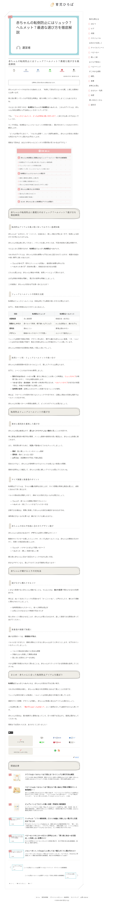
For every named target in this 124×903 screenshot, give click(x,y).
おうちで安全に (95, 62)
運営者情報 (45, 897)
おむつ (93, 24)
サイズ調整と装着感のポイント (29, 181)
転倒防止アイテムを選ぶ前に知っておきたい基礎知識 (36, 162)
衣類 (92, 33)
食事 (92, 81)
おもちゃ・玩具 (96, 90)
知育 (92, 95)
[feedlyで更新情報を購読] (55, 750)
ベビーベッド (96, 67)
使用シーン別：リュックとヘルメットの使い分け (34, 169)
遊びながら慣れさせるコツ (28, 193)
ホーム (38, 897)
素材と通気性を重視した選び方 (29, 178)
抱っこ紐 (94, 57)
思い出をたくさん (95, 100)
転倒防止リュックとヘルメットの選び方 (33, 173)
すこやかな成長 (95, 71)
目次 (42, 151)
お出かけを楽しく (95, 43)
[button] (74, 70)
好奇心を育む (94, 86)
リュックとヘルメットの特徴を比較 (30, 165)
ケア (11, 732)
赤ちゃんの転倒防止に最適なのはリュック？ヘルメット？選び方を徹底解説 (44, 157)
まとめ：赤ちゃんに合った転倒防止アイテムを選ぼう (37, 201)
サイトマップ (75, 897)
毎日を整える (94, 19)
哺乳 (92, 76)
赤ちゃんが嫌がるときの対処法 (30, 189)
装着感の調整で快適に (26, 197)
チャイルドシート (97, 48)
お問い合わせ (84, 897)
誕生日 (93, 105)
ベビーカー (95, 52)
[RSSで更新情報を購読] (58, 750)
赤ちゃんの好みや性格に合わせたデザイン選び (34, 184)
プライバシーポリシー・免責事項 (59, 897)
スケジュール (96, 38)
